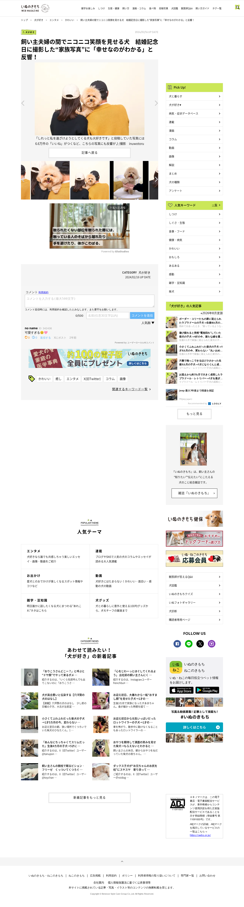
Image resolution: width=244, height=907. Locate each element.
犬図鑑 (174, 8)
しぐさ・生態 (177, 223)
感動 (171, 274)
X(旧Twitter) (92, 378)
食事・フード (177, 231)
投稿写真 (163, 8)
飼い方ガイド (202, 8)
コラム (110, 378)
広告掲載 (95, 875)
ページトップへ (122, 861)
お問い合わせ (207, 875)
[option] (89, 103)
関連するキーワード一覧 (130, 389)
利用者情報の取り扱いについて (156, 875)
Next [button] (156, 103)
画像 (123, 378)
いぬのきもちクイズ (181, 594)
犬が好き (38, 20)
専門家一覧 (187, 875)
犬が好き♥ (175, 105)
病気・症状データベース (183, 113)
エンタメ (54, 20)
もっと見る (194, 413)
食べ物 (152, 8)
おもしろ (174, 257)
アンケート (175, 190)
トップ (24, 20)
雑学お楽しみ (88, 8)
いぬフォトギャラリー (182, 602)
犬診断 (173, 611)
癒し (58, 378)
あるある (174, 265)
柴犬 (171, 291)
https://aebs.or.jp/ (200, 835)
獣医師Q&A (187, 8)
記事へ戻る (90, 152)
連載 (171, 122)
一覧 (214, 205)
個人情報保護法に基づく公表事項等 (129, 882)
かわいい (69, 20)
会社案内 (98, 882)
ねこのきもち (77, 875)
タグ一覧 (217, 8)
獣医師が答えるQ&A (181, 577)
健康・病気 (175, 240)
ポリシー (127, 875)
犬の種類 (174, 182)
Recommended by (198, 403)
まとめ (173, 173)
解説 (171, 165)
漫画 (171, 130)
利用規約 (111, 875)
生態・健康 (113, 8)
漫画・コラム (139, 8)
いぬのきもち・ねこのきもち (46, 875)
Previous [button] (22, 103)
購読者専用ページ (179, 619)
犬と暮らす (175, 96)
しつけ (101, 8)
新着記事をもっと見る (89, 797)
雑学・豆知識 (177, 283)
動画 (171, 148)
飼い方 (125, 8)
